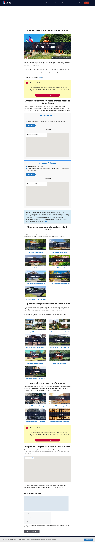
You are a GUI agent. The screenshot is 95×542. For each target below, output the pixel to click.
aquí (46, 221)
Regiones (65, 2)
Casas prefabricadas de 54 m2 (35, 332)
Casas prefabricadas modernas (35, 268)
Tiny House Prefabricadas (35, 252)
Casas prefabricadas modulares (59, 347)
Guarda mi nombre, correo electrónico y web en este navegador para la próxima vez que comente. (47, 526)
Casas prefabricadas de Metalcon (35, 421)
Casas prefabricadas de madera (59, 421)
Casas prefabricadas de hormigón (35, 406)
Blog (80, 2)
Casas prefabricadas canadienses (59, 283)
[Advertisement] (47, 18)
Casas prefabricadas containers (35, 379)
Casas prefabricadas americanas (35, 283)
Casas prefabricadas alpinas (35, 363)
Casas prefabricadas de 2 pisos (35, 347)
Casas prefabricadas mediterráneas (35, 299)
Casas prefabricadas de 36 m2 (60, 332)
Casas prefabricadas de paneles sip (59, 406)
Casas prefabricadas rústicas (59, 268)
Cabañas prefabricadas (59, 363)
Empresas (73, 2)
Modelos (48, 2)
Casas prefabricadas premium (59, 252)
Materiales (56, 2)
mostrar (40, 77)
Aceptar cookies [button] (88, 539)
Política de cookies (52, 539)
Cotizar (87, 2)
